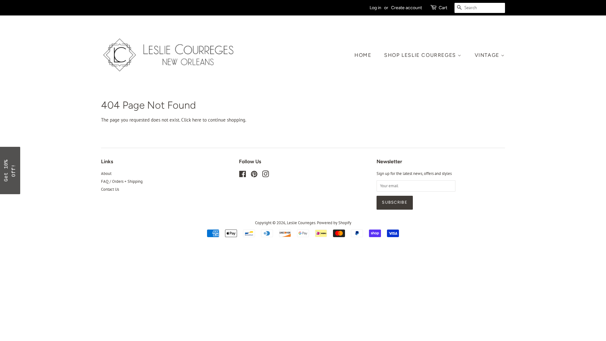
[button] (10, 170)
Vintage (488, 55)
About (106, 173)
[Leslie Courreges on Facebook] (242, 175)
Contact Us (110, 189)
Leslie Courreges (301, 222)
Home (362, 55)
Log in (375, 7)
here (196, 120)
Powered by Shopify (334, 222)
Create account (406, 7)
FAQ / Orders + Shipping (122, 181)
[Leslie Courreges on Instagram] (265, 175)
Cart (443, 7)
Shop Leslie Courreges (421, 55)
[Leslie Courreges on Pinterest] (254, 175)
